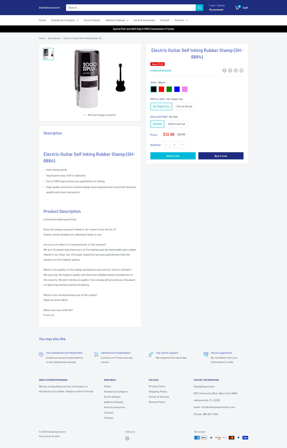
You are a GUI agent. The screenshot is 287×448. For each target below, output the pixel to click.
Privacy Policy (157, 386)
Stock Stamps (92, 20)
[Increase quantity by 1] (182, 145)
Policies (179, 20)
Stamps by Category (63, 20)
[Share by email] (241, 70)
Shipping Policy (158, 391)
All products (54, 38)
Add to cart (173, 155)
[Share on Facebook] (224, 70)
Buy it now (221, 155)
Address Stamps (115, 20)
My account (216, 9)
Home (42, 20)
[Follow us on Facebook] (127, 438)
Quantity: (155, 144)
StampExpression (160, 70)
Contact (165, 20)
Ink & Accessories (144, 20)
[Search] (199, 7)
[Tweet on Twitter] (236, 70)
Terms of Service (159, 396)
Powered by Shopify (49, 436)
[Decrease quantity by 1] (166, 145)
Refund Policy (157, 402)
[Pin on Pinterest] (230, 70)
